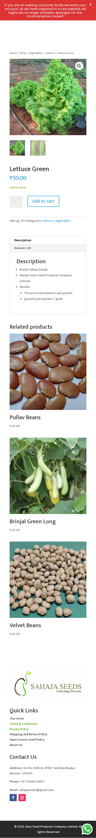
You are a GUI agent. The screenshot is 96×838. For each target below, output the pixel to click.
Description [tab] (22, 240)
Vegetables (36, 53)
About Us (16, 744)
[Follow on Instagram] (22, 797)
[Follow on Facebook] (13, 797)
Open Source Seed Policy (27, 739)
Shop (23, 53)
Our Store (17, 718)
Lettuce (49, 53)
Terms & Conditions (23, 723)
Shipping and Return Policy (28, 734)
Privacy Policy (19, 729)
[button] (79, 66)
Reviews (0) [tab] (22, 248)
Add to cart (43, 201)
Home (13, 53)
